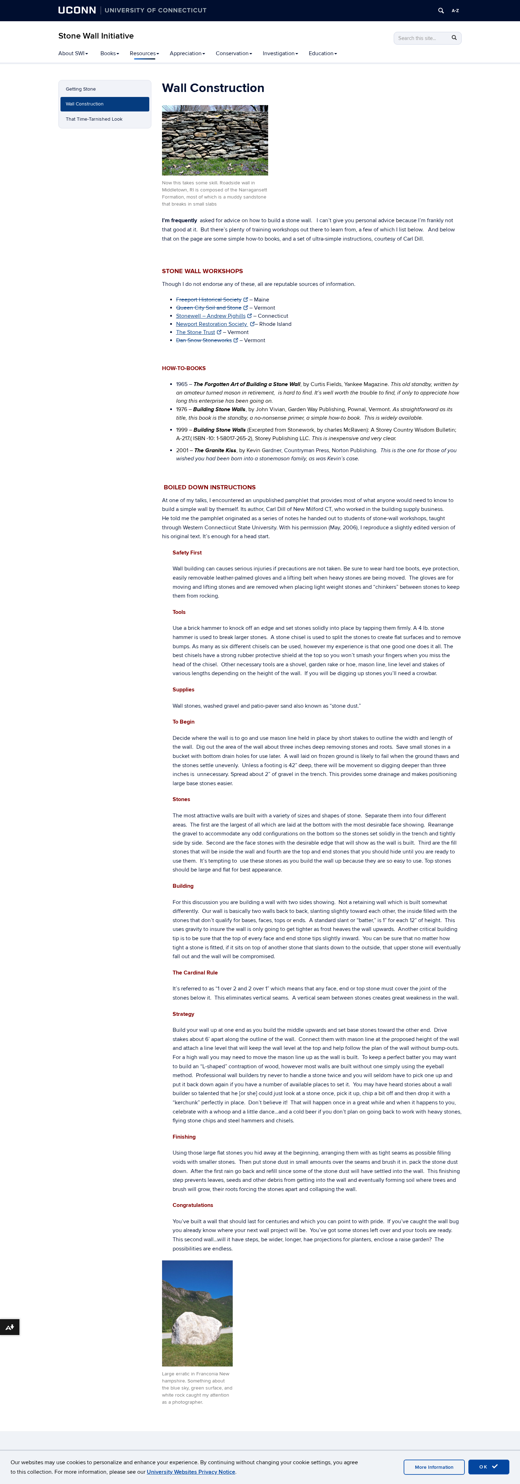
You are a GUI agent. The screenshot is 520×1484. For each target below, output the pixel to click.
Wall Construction (85, 104)
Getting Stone (81, 89)
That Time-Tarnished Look (94, 119)
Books (108, 53)
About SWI (71, 53)
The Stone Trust (195, 332)
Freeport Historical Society (209, 299)
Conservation (232, 53)
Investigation (279, 53)
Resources (143, 53)
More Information (434, 1467)
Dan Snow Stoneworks (204, 340)
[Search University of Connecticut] (441, 10)
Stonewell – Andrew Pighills (210, 316)
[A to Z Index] (455, 10)
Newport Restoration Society (212, 324)
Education (321, 53)
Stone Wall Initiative (96, 36)
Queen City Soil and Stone (209, 307)
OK (484, 1467)
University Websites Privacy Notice (191, 1472)
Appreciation (186, 53)
